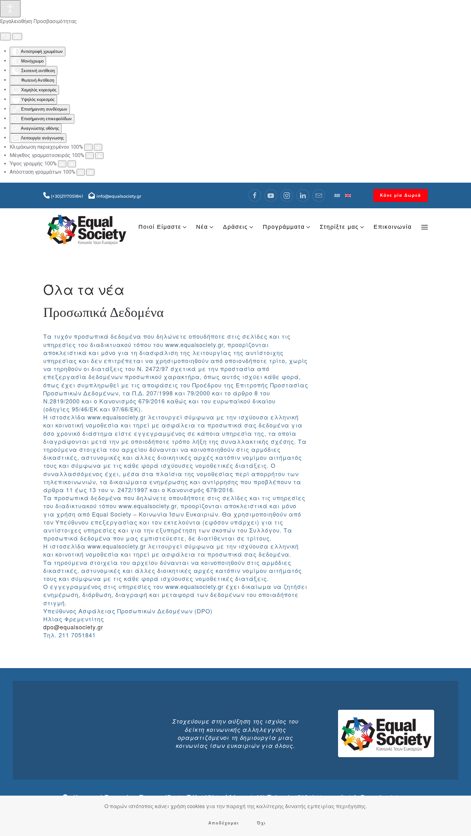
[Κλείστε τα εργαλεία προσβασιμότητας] (17, 36)
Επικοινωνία (393, 227)
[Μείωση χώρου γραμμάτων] (81, 172)
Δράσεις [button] (235, 227)
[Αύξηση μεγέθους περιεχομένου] (98, 147)
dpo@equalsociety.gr (73, 627)
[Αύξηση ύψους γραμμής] (72, 164)
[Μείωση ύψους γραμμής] (62, 164)
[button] (424, 227)
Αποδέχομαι (223, 823)
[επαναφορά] (5, 36)
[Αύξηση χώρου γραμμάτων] (90, 172)
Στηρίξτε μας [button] (339, 227)
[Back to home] (86, 226)
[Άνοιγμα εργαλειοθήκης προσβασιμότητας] (10, 8)
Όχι (261, 823)
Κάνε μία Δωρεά (400, 195)
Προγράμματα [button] (284, 227)
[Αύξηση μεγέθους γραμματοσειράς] (99, 155)
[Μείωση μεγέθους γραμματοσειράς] (90, 155)
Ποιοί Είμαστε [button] (159, 227)
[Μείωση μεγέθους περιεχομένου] (88, 147)
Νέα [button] (202, 227)
